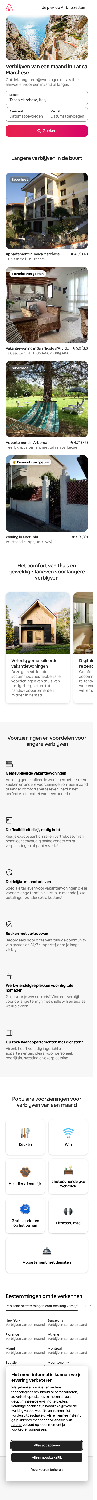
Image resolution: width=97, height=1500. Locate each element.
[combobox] (46, 100)
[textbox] (26, 116)
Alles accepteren (47, 1445)
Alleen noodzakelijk (47, 1457)
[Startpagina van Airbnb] (9, 7)
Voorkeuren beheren (47, 1470)
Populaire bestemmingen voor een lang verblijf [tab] (42, 1306)
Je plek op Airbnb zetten (63, 7)
